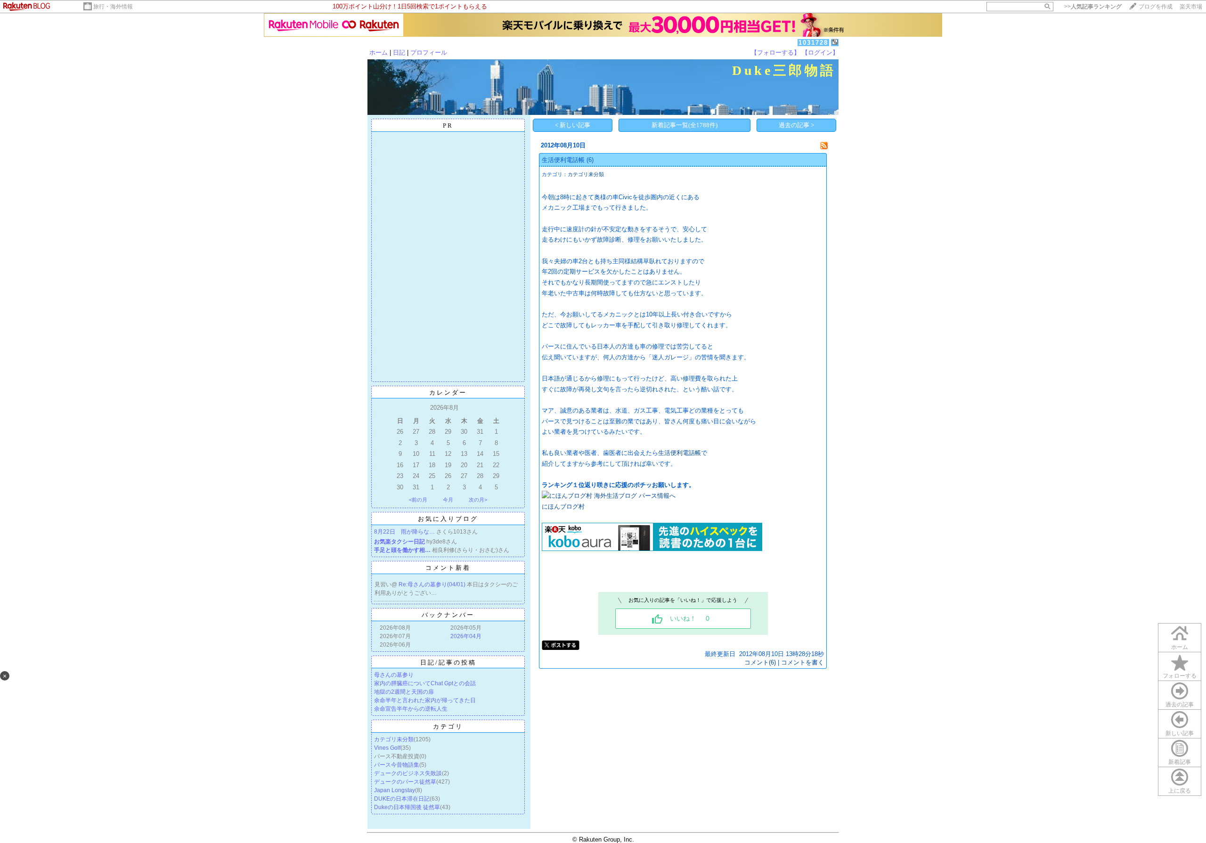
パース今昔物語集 (396, 765)
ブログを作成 (1156, 6)
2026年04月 (465, 636)
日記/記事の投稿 (448, 662)
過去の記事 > (796, 125)
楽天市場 (1191, 6)
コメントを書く (802, 662)
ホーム (378, 52)
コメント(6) (760, 662)
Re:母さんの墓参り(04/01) (433, 584)
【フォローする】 (775, 52)
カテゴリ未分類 (394, 739)
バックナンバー (448, 614)
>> (1093, 6)
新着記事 (1179, 762)
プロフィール (428, 52)
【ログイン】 (820, 52)
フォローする (1180, 676)
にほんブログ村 (563, 506)
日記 (399, 52)
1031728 (813, 42)
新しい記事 (1179, 733)
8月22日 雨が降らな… (404, 531)
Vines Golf (387, 748)
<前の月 (418, 500)
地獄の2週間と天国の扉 (404, 692)
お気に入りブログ (448, 518)
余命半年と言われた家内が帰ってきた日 (425, 700)
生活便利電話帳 (563, 159)
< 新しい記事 (572, 125)
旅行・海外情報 (113, 6)
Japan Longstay (394, 790)
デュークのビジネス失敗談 (408, 773)
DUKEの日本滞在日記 (402, 798)
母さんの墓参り (394, 675)
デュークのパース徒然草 (405, 781)
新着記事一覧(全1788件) (684, 125)
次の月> (478, 500)
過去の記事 (1179, 704)
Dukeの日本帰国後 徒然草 (407, 807)
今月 (448, 500)
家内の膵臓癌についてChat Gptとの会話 (425, 683)
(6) (590, 159)
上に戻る (1179, 790)
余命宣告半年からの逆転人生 (411, 708)
